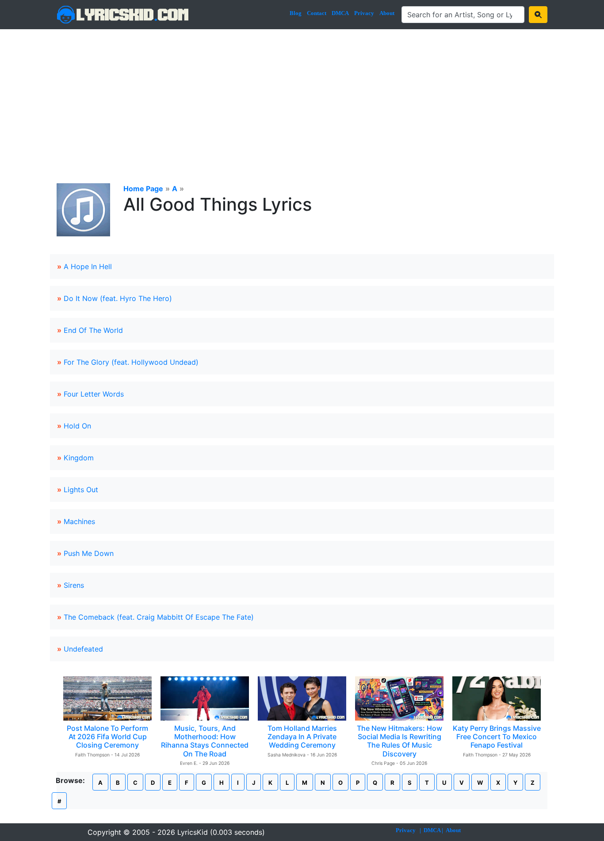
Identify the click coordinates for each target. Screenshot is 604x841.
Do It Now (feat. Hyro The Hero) (118, 298)
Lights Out (81, 489)
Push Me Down (89, 553)
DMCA (340, 13)
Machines (79, 521)
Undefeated (83, 648)
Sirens (74, 585)
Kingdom (79, 457)
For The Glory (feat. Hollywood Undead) (131, 362)
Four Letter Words (94, 394)
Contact (316, 13)
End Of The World (93, 330)
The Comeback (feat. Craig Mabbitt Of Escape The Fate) (159, 617)
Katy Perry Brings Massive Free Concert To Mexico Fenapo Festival (497, 736)
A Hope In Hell (88, 266)
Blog (296, 13)
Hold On (77, 425)
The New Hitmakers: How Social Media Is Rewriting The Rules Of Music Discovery (399, 741)
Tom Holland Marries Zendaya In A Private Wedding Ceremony (302, 736)
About (386, 13)
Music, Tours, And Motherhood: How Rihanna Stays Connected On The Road (204, 741)
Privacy (364, 13)
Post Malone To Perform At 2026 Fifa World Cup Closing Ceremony (107, 736)
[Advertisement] (302, 96)
